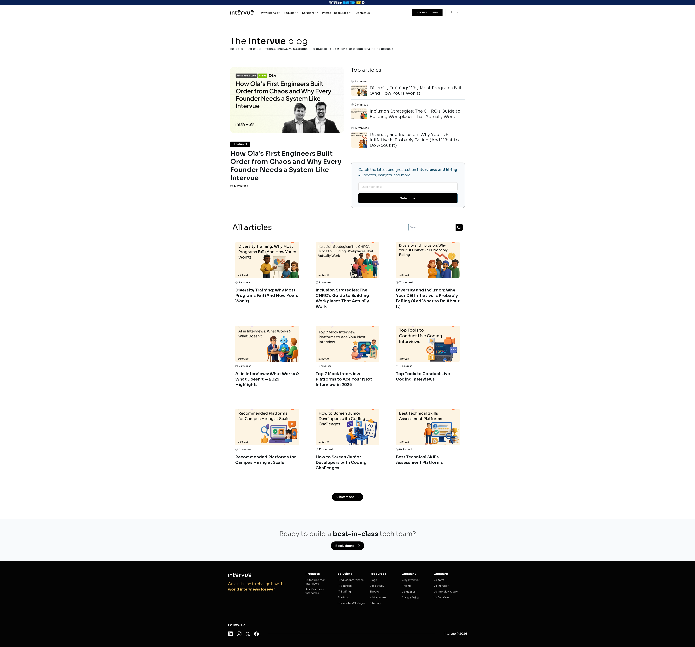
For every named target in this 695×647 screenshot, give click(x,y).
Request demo (427, 12)
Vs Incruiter (441, 585)
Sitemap (375, 603)
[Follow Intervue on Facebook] (256, 633)
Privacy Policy (410, 597)
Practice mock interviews (315, 591)
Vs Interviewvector (446, 591)
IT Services (345, 585)
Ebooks (375, 591)
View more (345, 497)
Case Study (377, 585)
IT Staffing (344, 591)
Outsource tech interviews (315, 581)
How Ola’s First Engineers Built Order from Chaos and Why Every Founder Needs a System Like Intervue (285, 165)
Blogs (373, 580)
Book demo (344, 546)
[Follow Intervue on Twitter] (247, 633)
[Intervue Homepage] (242, 12)
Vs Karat (439, 580)
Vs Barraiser (441, 597)
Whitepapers (378, 597)
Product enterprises (351, 580)
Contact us (409, 591)
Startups (343, 597)
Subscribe (408, 198)
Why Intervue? (411, 580)
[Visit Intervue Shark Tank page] (347, 2)
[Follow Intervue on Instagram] (239, 633)
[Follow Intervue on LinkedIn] (230, 633)
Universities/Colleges (351, 603)
